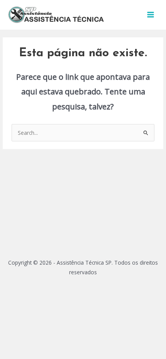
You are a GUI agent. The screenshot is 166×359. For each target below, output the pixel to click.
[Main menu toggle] (151, 15)
